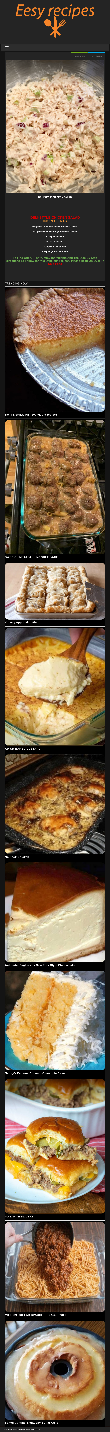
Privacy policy (26, 1429)
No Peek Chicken (17, 856)
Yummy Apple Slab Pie (21, 622)
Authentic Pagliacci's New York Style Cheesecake (40, 965)
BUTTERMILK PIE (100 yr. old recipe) (31, 414)
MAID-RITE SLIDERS (19, 1216)
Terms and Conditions (11, 1429)
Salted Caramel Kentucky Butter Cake (31, 1422)
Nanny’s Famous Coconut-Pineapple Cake (35, 1073)
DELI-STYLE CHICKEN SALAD (55, 197)
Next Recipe (96, 56)
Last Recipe (79, 56)
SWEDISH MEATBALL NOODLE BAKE (31, 557)
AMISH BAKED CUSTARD (23, 748)
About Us (36, 1429)
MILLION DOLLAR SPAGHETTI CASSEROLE (36, 1314)
